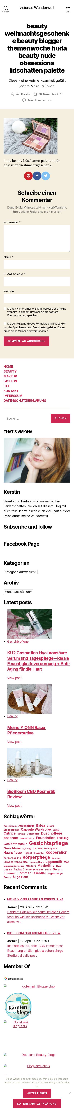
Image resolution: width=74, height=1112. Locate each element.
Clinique (21, 834)
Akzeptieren (37, 1093)
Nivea (58, 866)
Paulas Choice (22, 869)
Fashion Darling (27, 838)
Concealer (33, 833)
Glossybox (50, 848)
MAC (66, 862)
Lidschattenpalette (16, 861)
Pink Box (38, 869)
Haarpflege (13, 852)
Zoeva (7, 877)
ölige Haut (20, 877)
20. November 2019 (50, 94)
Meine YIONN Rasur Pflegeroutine (26, 730)
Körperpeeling (12, 857)
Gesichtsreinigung (17, 848)
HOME (8, 366)
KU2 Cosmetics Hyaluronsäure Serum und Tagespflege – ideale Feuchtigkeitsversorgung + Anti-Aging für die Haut (38, 661)
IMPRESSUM (13, 396)
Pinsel (48, 870)
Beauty (12, 716)
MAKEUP (10, 376)
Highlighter (38, 853)
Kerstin (25, 94)
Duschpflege (51, 833)
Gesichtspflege (18, 641)
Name (8, 257)
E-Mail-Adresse (15, 274)
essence (11, 838)
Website (9, 291)
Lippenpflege (36, 862)
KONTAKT (11, 391)
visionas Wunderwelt (37, 8)
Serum (57, 869)
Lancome (56, 858)
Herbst (28, 852)
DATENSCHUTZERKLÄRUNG (25, 400)
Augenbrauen (10, 826)
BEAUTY (10, 371)
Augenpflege (26, 825)
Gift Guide (37, 849)
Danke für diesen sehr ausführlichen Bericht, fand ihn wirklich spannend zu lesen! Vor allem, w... (38, 917)
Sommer (10, 873)
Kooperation (56, 852)
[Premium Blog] (37, 1066)
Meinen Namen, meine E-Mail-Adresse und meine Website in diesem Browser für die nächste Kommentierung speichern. (36, 312)
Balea (40, 825)
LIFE (7, 386)
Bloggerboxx (11, 829)
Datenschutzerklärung (37, 1103)
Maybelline (46, 865)
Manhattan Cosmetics (14, 866)
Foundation (46, 837)
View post (14, 678)
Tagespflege (55, 873)
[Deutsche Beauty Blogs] (37, 1055)
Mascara (31, 865)
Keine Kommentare (39, 100)
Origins (8, 869)
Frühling (62, 838)
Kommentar (12, 222)
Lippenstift (54, 862)
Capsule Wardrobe (36, 829)
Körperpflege (36, 857)
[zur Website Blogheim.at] (37, 979)
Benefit (50, 826)
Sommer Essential (31, 873)
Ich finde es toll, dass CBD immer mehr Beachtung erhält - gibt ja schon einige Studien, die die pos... (35, 950)
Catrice (10, 833)
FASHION (10, 381)
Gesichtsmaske (15, 844)
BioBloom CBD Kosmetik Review (34, 933)
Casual (56, 830)
